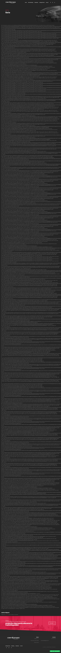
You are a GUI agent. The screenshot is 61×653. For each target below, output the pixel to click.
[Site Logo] (10, 2)
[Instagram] (53, 2)
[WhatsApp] (55, 2)
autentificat (7, 614)
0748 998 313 (53, 638)
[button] (55, 651)
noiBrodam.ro (36, 638)
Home (26, 2)
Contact (47, 2)
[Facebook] (51, 2)
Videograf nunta (42, 2)
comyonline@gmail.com (45, 640)
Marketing (12, 645)
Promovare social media (35, 640)
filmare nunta (36, 642)
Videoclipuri (36, 2)
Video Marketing (30, 2)
